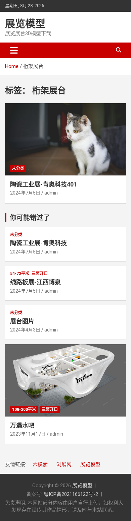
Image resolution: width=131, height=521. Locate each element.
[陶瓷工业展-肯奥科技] (65, 139)
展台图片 (22, 321)
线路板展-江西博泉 (35, 282)
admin (51, 193)
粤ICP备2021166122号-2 (71, 494)
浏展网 (64, 464)
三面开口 (40, 273)
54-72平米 (19, 273)
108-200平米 (24, 409)
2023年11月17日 (28, 434)
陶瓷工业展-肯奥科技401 (43, 184)
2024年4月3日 (25, 329)
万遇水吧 (22, 425)
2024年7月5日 (25, 193)
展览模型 (25, 23)
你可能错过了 (30, 218)
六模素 (40, 464)
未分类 (18, 168)
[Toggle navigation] (14, 50)
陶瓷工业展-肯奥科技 (38, 242)
